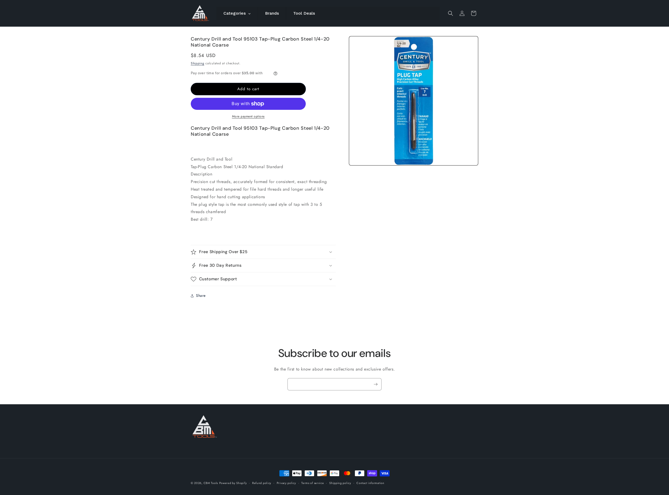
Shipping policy (340, 483)
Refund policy (261, 483)
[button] (450, 13)
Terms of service (312, 483)
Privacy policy (286, 483)
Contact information (370, 483)
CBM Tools (211, 483)
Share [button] (201, 295)
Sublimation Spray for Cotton (388, 476)
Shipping (197, 63)
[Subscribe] (375, 384)
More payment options (248, 116)
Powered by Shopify (233, 483)
